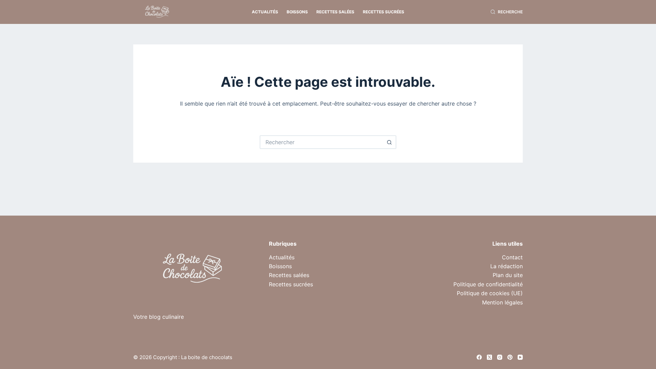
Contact (512, 257)
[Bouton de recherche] (389, 142)
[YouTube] (520, 357)
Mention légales (502, 302)
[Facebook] (479, 357)
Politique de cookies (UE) (490, 293)
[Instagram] (499, 357)
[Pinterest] (509, 357)
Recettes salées (335, 11)
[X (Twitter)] (489, 357)
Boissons (297, 11)
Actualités (265, 11)
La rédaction (506, 266)
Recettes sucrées (383, 11)
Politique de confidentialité (488, 284)
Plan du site (508, 275)
